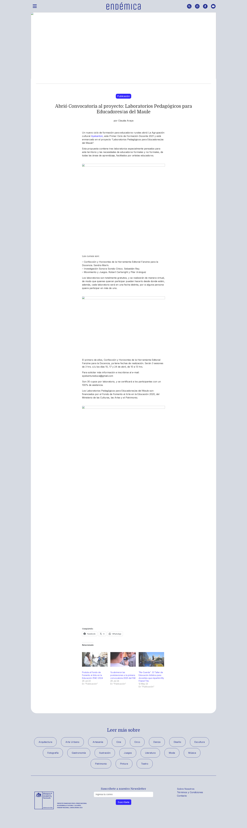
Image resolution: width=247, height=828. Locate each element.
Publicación (123, 96)
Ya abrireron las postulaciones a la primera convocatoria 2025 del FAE (123, 675)
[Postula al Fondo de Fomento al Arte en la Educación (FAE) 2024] (94, 659)
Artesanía (98, 742)
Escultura (199, 742)
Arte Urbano (72, 742)
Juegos (128, 752)
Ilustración (104, 752)
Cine (118, 742)
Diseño (177, 742)
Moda (172, 752)
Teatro (144, 763)
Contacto (182, 795)
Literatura (150, 752)
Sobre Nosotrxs (185, 788)
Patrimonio (101, 763)
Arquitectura (45, 742)
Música (192, 752)
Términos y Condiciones (190, 792)
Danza (156, 742)
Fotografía (52, 752)
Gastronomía (79, 752)
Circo (137, 742)
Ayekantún (97, 136)
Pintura (124, 763)
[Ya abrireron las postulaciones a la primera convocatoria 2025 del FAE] (123, 659)
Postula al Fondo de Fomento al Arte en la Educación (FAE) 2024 (92, 675)
